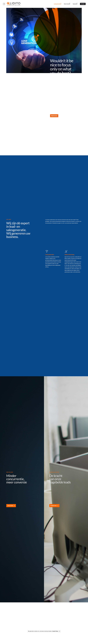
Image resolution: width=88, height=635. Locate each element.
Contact (83, 3)
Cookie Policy (55, 631)
